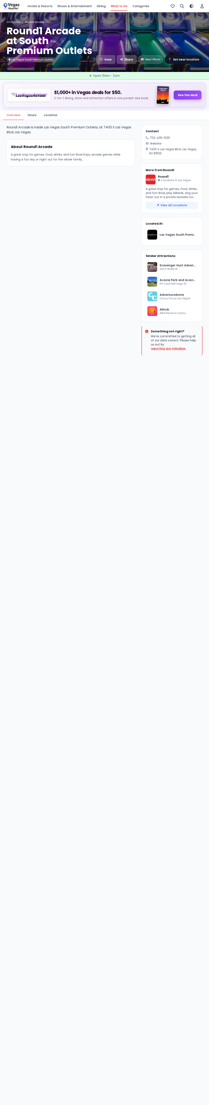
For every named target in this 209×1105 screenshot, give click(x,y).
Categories (140, 6)
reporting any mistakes (168, 348)
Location (50, 115)
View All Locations (173, 205)
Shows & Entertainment (74, 6)
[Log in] (202, 6)
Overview (13, 115)
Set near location (183, 59)
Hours (32, 115)
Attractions (13, 22)
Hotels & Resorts (40, 6)
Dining (101, 6)
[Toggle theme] (191, 6)
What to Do (119, 6)
